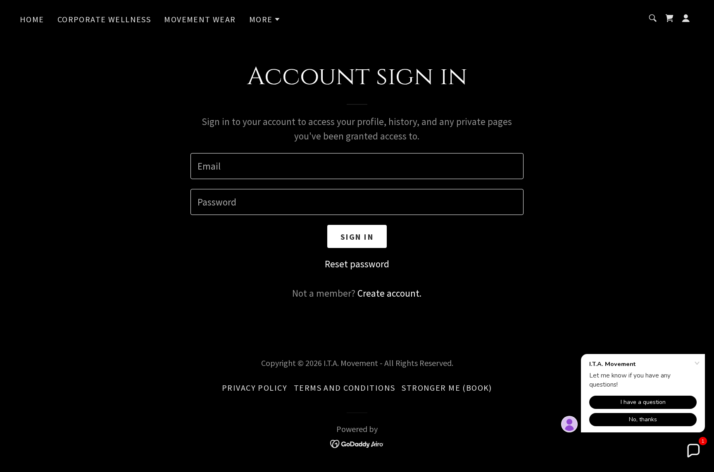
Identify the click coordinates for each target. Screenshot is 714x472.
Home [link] (32, 19)
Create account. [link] (389, 293)
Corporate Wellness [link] (104, 19)
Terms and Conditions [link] (344, 387)
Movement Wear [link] (200, 19)
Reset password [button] (357, 264)
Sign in (357, 236)
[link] (669, 18)
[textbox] (356, 166)
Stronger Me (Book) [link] (447, 387)
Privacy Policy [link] (254, 387)
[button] (265, 19)
